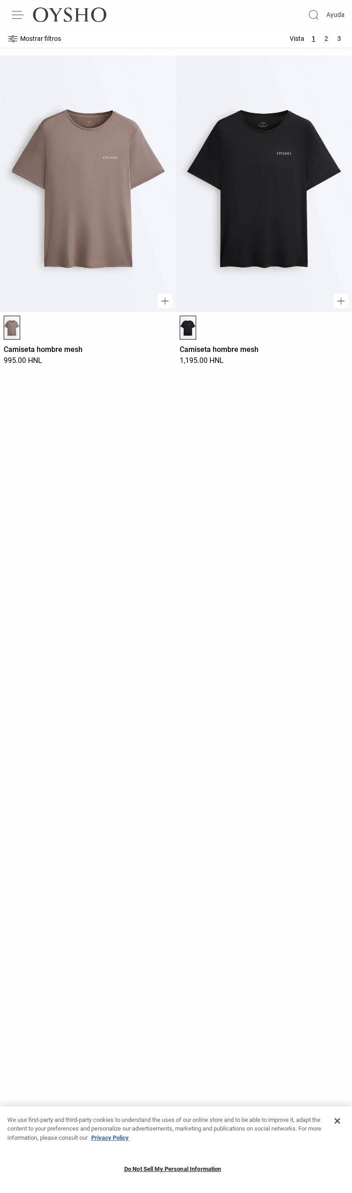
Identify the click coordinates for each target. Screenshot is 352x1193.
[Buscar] (313, 14)
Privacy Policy (110, 1137)
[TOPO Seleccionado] (12, 328)
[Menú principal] (18, 14)
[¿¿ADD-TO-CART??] (165, 301)
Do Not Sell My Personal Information (172, 1168)
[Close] (337, 1121)
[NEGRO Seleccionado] (188, 328)
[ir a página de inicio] (69, 14)
